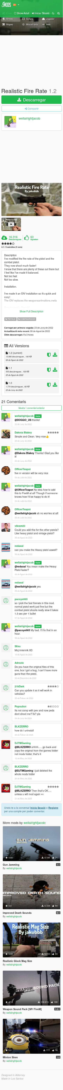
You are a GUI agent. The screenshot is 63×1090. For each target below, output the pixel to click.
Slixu (18, 646)
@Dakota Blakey (24, 453)
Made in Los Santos (12, 1078)
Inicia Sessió (38, 807)
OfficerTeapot (23, 469)
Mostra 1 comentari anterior (31, 407)
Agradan (34, 239)
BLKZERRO (21, 726)
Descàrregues (15, 239)
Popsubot (20, 706)
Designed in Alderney (13, 1075)
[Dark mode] (53, 13)
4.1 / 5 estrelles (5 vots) (11, 247)
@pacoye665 (22, 630)
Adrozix (19, 662)
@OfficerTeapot (24, 489)
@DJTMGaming (24, 770)
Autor (37, 416)
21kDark (19, 686)
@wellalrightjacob (25, 513)
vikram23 (20, 525)
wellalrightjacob (29, 118)
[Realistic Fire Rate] (31, 199)
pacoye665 (21, 599)
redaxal (19, 546)
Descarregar (34, 99)
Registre (53, 807)
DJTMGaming (23, 743)
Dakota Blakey (23, 432)
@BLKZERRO (23, 747)
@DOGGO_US (23, 420)
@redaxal (20, 566)
